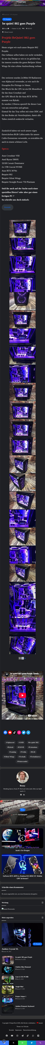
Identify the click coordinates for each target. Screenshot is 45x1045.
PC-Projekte (14, 14)
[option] (22, 812)
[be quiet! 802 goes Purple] (8, 960)
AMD (22, 742)
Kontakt (7, 207)
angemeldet (11, 894)
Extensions (33, 747)
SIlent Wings (9, 757)
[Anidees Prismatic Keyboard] (8, 1009)
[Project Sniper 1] (8, 999)
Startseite (6, 14)
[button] (4, 1041)
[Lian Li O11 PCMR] (8, 980)
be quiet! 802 (34, 742)
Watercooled (22, 761)
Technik (23, 757)
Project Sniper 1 (20, 996)
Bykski (10, 747)
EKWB (21, 747)
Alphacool (10, 742)
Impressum (18, 1030)
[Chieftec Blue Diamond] (8, 970)
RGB (33, 752)
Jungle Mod (19, 986)
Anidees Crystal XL (10, 949)
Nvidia (23, 752)
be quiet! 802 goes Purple (23, 957)
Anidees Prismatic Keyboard (24, 1006)
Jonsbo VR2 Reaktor (22, 814)
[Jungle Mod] (8, 989)
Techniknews (36, 757)
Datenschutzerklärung (29, 1030)
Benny (5, 28)
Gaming (13, 752)
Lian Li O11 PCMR (21, 977)
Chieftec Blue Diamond (23, 967)
